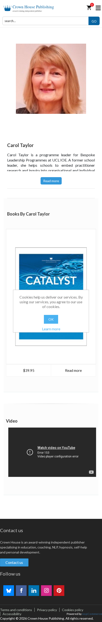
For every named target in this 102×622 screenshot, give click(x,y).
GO (94, 21)
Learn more (51, 329)
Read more (51, 181)
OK (51, 319)
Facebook (21, 590)
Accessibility (12, 614)
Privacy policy (47, 610)
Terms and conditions (16, 610)
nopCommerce (92, 614)
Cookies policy (72, 610)
